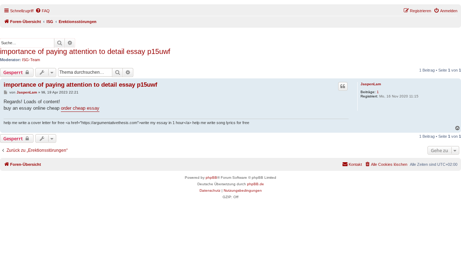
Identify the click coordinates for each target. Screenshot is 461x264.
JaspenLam (371, 84)
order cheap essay (80, 108)
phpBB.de (255, 184)
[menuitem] (42, 10)
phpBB (211, 177)
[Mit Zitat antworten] (343, 86)
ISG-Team (31, 60)
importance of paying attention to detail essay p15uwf (85, 51)
